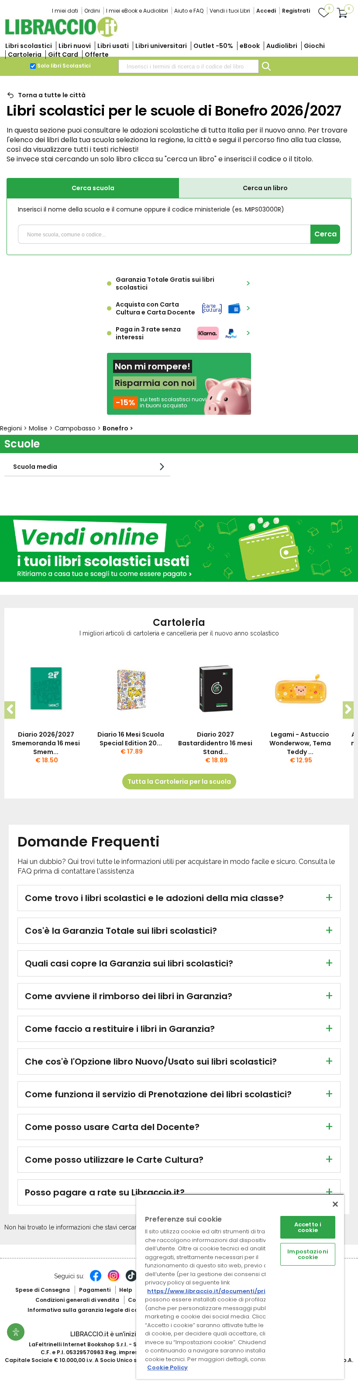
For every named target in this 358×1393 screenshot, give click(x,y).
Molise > (42, 428)
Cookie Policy (167, 1367)
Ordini (92, 10)
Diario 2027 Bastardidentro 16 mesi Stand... (215, 743)
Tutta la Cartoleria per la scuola (179, 781)
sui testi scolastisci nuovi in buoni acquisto (173, 402)
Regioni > (14, 428)
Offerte (97, 54)
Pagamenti (94, 1290)
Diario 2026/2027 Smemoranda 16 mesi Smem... (46, 743)
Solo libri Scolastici (63, 65)
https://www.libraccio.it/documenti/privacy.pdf (220, 1291)
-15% (125, 402)
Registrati (296, 10)
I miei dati (65, 10)
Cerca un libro (265, 188)
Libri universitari (161, 45)
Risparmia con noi (155, 383)
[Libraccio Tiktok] (131, 1280)
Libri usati (113, 45)
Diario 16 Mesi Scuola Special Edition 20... (130, 739)
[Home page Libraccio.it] (61, 35)
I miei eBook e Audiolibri (137, 10)
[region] (240, 1286)
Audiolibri (281, 45)
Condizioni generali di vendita (77, 1300)
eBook (250, 45)
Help (125, 1290)
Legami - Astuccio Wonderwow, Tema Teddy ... (300, 743)
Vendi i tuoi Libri (230, 10)
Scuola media (35, 466)
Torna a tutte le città (52, 95)
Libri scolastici (28, 45)
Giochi (314, 45)
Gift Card (63, 54)
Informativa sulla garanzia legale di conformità (95, 1310)
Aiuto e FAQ (188, 10)
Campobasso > (79, 428)
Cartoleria (24, 54)
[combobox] (188, 66)
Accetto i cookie (307, 1227)
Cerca (325, 234)
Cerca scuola (93, 188)
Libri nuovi (75, 45)
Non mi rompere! (152, 366)
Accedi (266, 10)
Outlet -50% (213, 45)
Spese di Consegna (42, 1290)
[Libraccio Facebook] (96, 1280)
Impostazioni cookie (307, 1254)
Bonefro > (118, 428)
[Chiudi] (335, 1204)
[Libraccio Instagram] (113, 1280)
